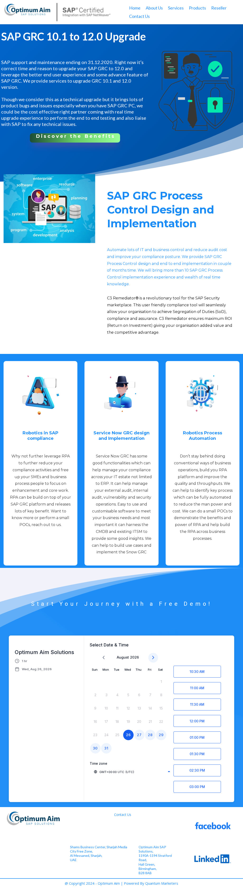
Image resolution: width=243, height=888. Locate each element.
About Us (154, 7)
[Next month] (153, 658)
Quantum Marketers (161, 883)
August (123, 657)
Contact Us (139, 16)
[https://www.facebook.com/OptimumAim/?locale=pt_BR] (213, 826)
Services (176, 7)
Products (197, 7)
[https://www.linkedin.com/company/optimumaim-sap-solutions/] (212, 859)
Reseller (219, 7)
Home (134, 7)
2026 (134, 657)
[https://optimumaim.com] (57, 12)
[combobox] (132, 772)
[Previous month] (103, 658)
